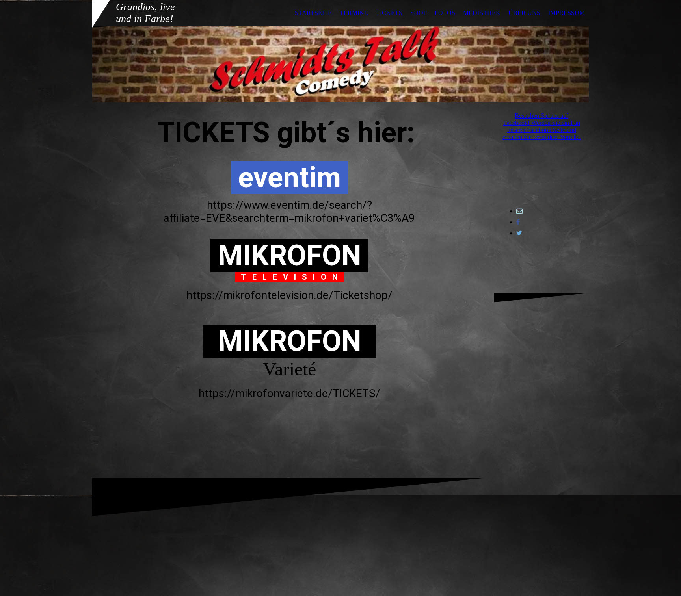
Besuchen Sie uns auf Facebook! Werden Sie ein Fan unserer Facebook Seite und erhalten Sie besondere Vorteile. (541, 126)
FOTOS (445, 12)
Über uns (524, 12)
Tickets (389, 12)
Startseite (313, 12)
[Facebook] (518, 222)
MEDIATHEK (482, 12)
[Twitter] (519, 233)
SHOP (418, 12)
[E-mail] (519, 211)
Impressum (566, 12)
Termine (354, 12)
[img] (340, 64)
